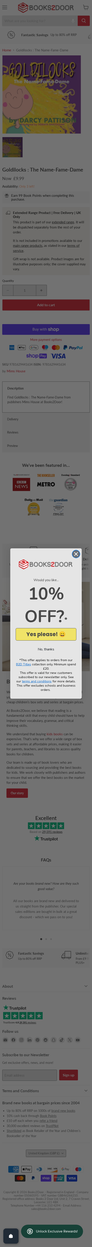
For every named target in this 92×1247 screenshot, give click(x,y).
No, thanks (46, 649)
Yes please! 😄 (46, 634)
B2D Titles (23, 664)
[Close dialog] (76, 554)
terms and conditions (37, 681)
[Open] (11, 1236)
